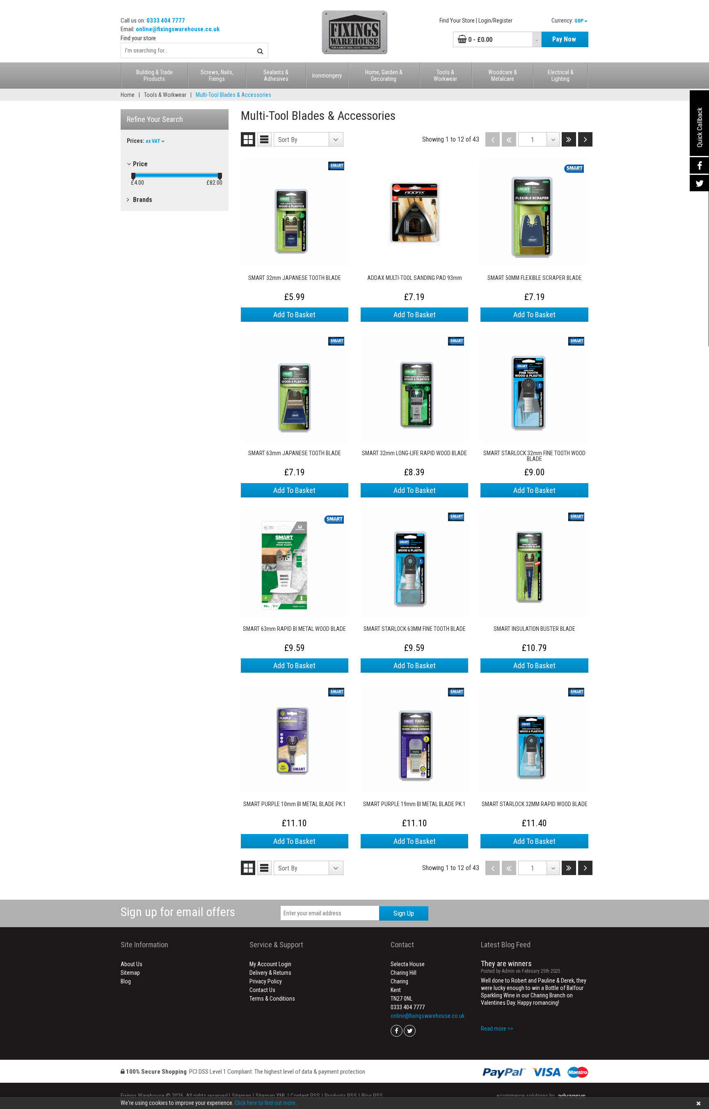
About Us (131, 964)
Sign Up (403, 913)
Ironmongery (327, 75)
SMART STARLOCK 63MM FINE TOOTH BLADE (415, 629)
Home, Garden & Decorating (384, 75)
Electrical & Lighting (561, 75)
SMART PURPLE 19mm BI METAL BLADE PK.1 (414, 804)
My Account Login (270, 964)
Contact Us (262, 990)
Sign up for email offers (178, 912)
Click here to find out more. (266, 1103)
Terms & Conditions (272, 998)
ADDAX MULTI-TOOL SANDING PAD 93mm (414, 278)
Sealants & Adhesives (275, 75)
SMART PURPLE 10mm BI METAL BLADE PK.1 (294, 804)
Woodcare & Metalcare (502, 75)
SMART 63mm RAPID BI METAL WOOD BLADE (294, 629)
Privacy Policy (265, 981)
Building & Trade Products (154, 75)
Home (128, 95)
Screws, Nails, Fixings (217, 75)
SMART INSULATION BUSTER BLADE (534, 629)
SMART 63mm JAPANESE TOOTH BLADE (294, 453)
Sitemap (130, 972)
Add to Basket (294, 314)
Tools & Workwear (445, 75)
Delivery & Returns (270, 972)
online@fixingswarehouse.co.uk (178, 29)
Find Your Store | (458, 20)
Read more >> (497, 1028)
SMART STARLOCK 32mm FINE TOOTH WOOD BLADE (534, 456)
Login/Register (495, 20)
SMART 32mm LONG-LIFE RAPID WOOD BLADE (414, 453)
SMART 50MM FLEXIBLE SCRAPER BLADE (534, 278)
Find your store (138, 38)
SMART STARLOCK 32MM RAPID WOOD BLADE (535, 804)
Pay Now (564, 39)
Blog (126, 981)
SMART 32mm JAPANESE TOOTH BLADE (294, 278)
